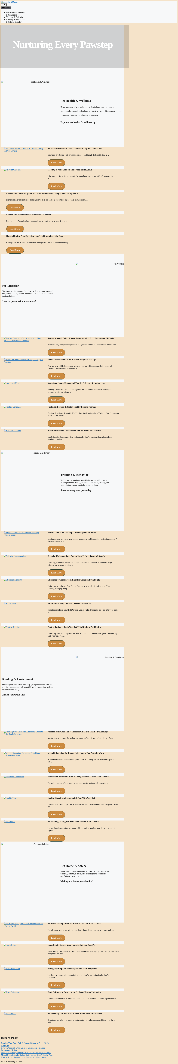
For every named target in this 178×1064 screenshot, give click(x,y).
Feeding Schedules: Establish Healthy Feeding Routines (72, 407)
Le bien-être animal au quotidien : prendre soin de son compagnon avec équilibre (42, 193)
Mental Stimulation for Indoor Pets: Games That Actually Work (76, 753)
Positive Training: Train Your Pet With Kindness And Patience (75, 627)
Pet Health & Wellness (15, 12)
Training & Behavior (14, 17)
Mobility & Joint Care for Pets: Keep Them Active (70, 170)
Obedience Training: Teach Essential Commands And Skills (74, 580)
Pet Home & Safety (14, 22)
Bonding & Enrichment (16, 19)
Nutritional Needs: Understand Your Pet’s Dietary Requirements (76, 383)
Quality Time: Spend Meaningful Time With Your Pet (71, 798)
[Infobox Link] (94, 124)
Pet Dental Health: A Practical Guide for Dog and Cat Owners (75, 148)
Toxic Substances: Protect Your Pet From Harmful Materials (74, 992)
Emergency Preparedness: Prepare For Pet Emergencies (72, 968)
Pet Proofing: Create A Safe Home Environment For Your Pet (75, 1013)
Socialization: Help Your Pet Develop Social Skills (69, 603)
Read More (56, 162)
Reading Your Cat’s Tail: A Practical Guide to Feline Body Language (78, 732)
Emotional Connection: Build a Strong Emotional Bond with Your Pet (78, 777)
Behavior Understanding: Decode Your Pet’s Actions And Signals (76, 556)
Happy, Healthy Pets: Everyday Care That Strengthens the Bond (34, 236)
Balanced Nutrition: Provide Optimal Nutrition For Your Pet (74, 430)
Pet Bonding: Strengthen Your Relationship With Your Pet (73, 822)
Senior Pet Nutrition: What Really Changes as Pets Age (72, 359)
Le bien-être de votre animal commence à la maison (28, 215)
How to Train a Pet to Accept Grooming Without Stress (72, 532)
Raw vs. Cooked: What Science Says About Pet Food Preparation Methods (81, 338)
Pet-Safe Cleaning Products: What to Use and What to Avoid (74, 924)
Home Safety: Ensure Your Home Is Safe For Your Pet (71, 945)
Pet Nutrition (11, 15)
